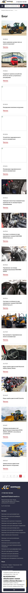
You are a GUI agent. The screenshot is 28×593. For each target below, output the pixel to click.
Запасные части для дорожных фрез (10, 542)
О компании (4, 564)
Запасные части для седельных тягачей (11, 523)
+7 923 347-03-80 (21, 2)
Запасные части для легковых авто (10, 527)
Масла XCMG (4, 518)
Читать (5, 47)
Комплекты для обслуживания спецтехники (12, 558)
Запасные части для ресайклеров (10, 538)
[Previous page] (4, 476)
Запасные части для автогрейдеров (10, 516)
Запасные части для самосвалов (9, 553)
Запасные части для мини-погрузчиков (11, 521)
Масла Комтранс (5, 540)
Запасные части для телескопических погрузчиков (11, 546)
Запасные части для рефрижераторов (11, 549)
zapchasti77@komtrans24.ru (10, 496)
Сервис (10, 564)
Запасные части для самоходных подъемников (13, 525)
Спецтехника (16, 564)
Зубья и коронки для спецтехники (9, 534)
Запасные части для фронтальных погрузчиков (13, 532)
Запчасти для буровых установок (9, 551)
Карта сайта (10, 567)
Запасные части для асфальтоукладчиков (12, 530)
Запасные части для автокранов (9, 556)
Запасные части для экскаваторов (10, 514)
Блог (21, 564)
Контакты (3, 567)
